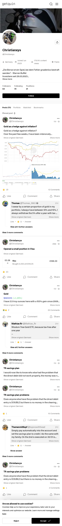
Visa (14, 261)
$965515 (13, 298)
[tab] (6, 108)
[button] (9, 38)
